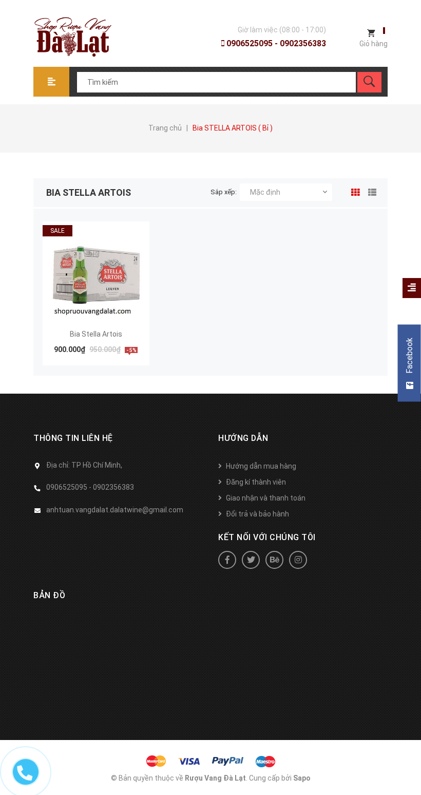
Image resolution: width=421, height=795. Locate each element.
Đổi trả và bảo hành (257, 514)
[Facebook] (227, 560)
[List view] (370, 190)
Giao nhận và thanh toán (265, 498)
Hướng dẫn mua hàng (261, 466)
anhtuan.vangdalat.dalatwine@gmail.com (114, 510)
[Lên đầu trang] (408, 771)
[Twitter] (251, 560)
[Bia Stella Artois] (96, 275)
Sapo (302, 778)
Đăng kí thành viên (256, 482)
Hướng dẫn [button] (243, 438)
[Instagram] (298, 560)
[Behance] (274, 560)
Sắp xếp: (223, 192)
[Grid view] (353, 190)
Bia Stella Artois (96, 334)
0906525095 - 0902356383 (275, 43)
